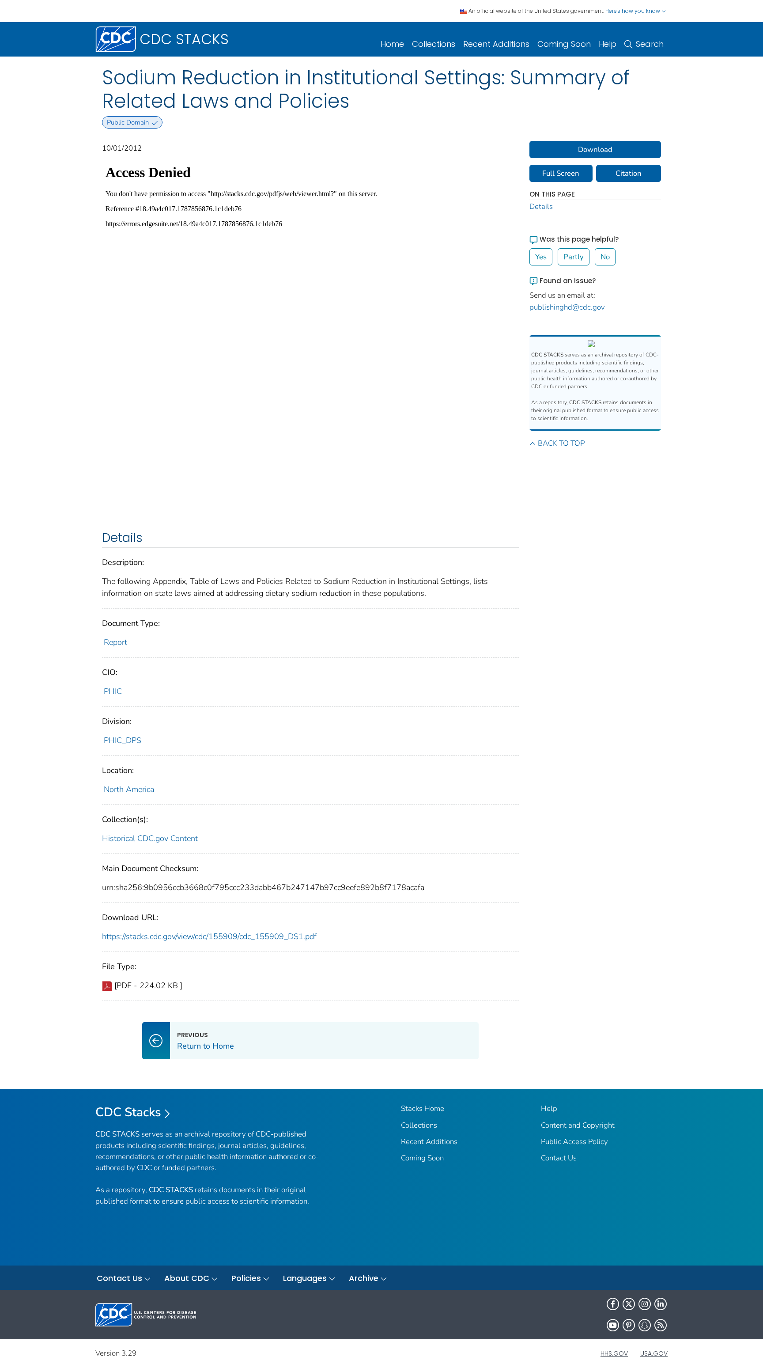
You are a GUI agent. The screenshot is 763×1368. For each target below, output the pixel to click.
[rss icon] (660, 1325)
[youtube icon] (613, 1325)
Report (115, 642)
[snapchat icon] (645, 1325)
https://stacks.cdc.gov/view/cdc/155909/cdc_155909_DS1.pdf (209, 936)
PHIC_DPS (122, 740)
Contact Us (559, 1158)
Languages (305, 1278)
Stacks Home (422, 1108)
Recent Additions (496, 43)
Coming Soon (564, 43)
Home (392, 43)
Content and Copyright (578, 1125)
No (605, 257)
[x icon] (629, 1304)
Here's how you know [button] (633, 11)
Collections (433, 43)
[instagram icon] (645, 1304)
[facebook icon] (613, 1304)
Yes (541, 257)
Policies (246, 1278)
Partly (573, 257)
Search (650, 43)
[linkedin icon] (660, 1304)
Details (541, 206)
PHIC (113, 691)
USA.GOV (654, 1353)
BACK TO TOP (561, 443)
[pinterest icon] (629, 1325)
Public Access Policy (574, 1142)
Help (607, 43)
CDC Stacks (128, 1112)
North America (129, 789)
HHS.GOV (614, 1353)
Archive (363, 1278)
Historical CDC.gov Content (150, 838)
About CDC (186, 1278)
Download (595, 149)
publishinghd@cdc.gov (567, 307)
